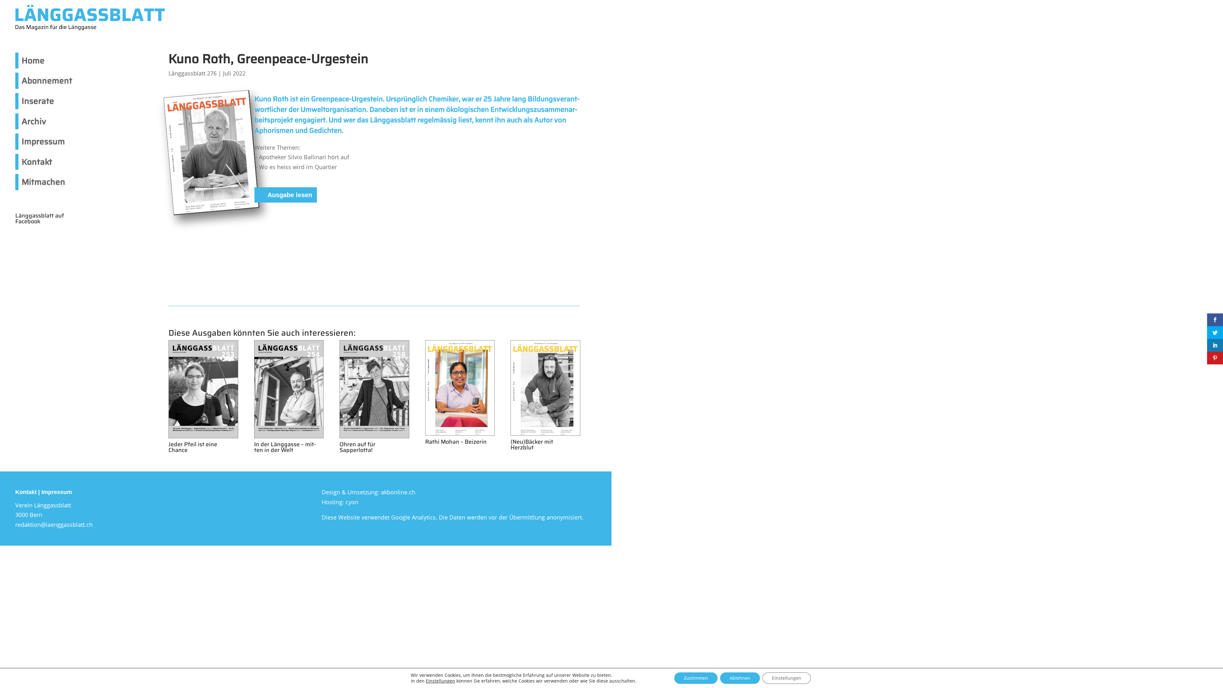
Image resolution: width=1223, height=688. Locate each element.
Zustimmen (696, 678)
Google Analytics (413, 517)
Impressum (43, 141)
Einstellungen (440, 681)
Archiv (34, 121)
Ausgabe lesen (290, 194)
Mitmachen (43, 181)
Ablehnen (740, 678)
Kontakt (37, 161)
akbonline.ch (398, 492)
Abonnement (47, 80)
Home (33, 60)
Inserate (38, 100)
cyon (352, 502)
